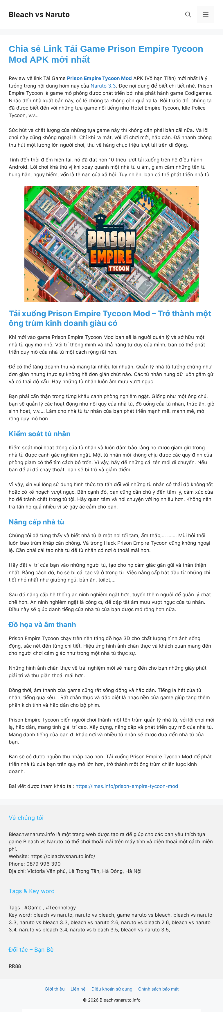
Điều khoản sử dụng (111, 989)
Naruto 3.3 (103, 86)
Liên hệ (78, 989)
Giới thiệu (55, 989)
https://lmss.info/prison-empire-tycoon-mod (126, 786)
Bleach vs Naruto (39, 14)
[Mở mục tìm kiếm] (188, 14)
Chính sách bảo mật (158, 989)
